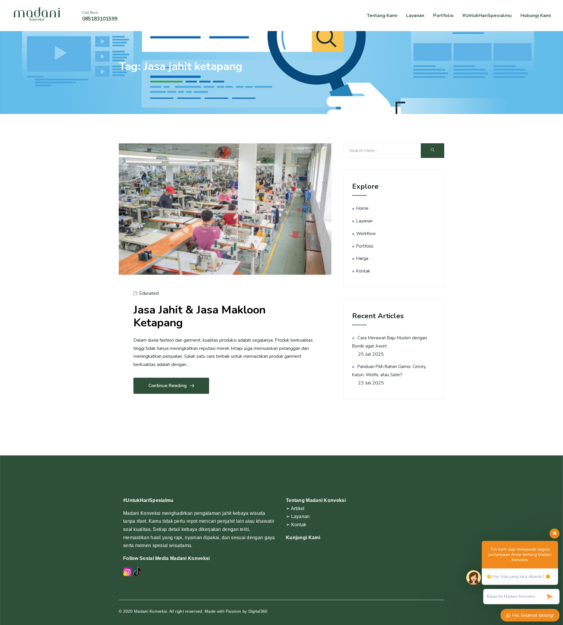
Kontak (363, 271)
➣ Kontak (296, 524)
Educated (149, 293)
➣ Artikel (295, 508)
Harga (362, 258)
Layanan (415, 15)
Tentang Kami (382, 15)
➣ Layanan (298, 516)
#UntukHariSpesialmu (487, 15)
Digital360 (258, 611)
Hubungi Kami (535, 15)
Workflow (366, 233)
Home (362, 208)
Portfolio (443, 15)
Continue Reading (167, 385)
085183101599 (99, 18)
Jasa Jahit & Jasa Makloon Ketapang (199, 316)
